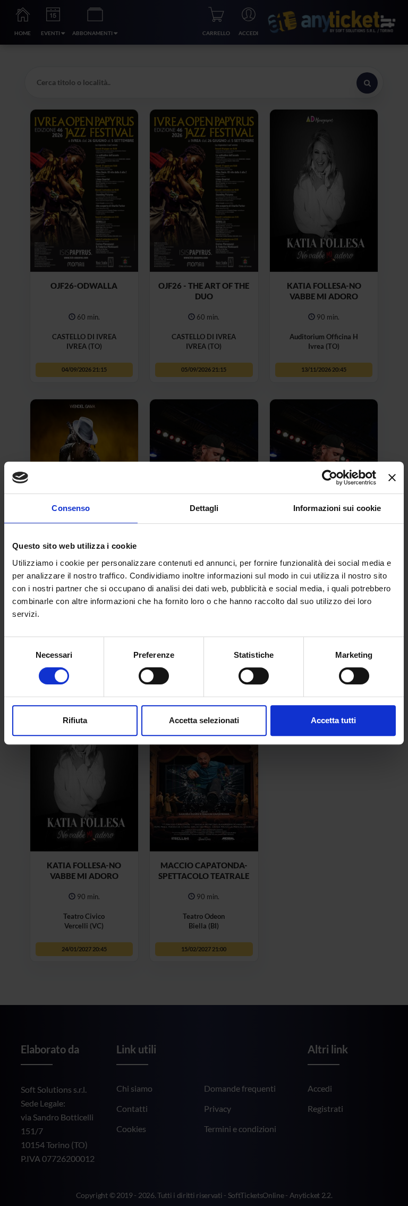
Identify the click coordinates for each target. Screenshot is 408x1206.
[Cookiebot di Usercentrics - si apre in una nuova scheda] (329, 477)
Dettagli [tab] (204, 508)
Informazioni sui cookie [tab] (337, 508)
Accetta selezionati (204, 720)
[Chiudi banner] (392, 477)
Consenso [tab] (71, 508)
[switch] (154, 675)
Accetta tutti (333, 720)
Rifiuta (75, 720)
